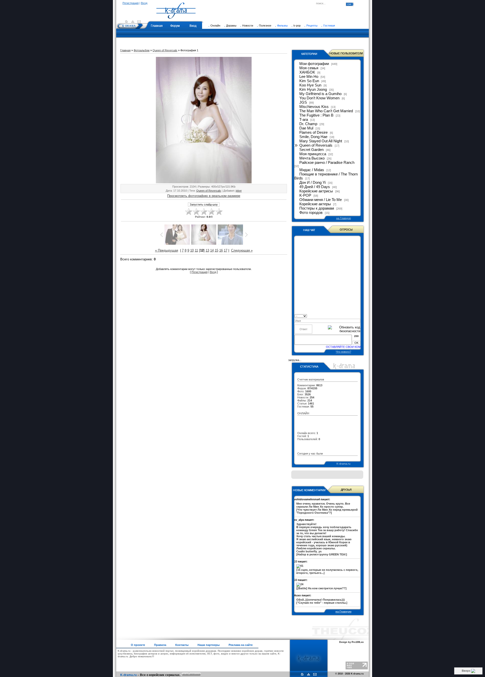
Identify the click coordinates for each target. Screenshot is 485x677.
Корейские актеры (315, 204)
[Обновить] (358, 316)
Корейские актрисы (316, 191)
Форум (175, 26)
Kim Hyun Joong (313, 89)
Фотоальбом (142, 50)
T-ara (303, 120)
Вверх (466, 670)
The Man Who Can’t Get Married (326, 111)
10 (192, 250)
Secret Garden (311, 150)
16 (221, 250)
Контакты (181, 644)
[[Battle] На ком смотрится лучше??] (321, 588)
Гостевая (329, 25)
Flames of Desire (313, 132)
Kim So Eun (309, 81)
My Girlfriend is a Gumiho (320, 94)
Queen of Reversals (165, 50)
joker (239, 190)
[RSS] (132, 21)
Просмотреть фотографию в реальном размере (203, 196)
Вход (144, 3)
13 (207, 250)
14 (212, 250)
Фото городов (311, 213)
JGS (303, 102)
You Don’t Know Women (319, 98)
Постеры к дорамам (316, 208)
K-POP (305, 195)
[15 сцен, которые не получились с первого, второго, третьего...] (327, 571)
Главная (157, 26)
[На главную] (176, 16)
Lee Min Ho (308, 77)
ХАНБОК (307, 72)
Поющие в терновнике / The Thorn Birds (326, 176)
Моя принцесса (312, 154)
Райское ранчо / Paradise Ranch (326, 163)
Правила (160, 644)
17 (225, 250)
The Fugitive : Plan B (316, 115)
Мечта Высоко (312, 158)
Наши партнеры (209, 644)
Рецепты (312, 25)
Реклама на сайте (241, 644)
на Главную (343, 218)
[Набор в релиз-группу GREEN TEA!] (327, 539)
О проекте (138, 644)
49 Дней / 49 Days (314, 187)
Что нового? (343, 351)
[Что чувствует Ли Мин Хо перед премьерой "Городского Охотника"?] (327, 508)
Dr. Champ (308, 124)
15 (216, 250)
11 (196, 250)
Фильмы (282, 25)
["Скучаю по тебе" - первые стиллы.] (321, 601)
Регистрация (131, 3)
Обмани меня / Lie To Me (320, 200)
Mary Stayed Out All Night (320, 141)
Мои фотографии (314, 64)
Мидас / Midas (311, 170)
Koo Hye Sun (310, 85)
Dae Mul (306, 128)
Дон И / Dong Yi (312, 182)
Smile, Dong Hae (313, 137)
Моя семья (308, 68)
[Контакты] (139, 21)
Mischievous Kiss (314, 107)
